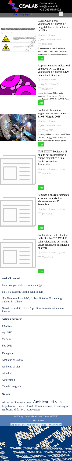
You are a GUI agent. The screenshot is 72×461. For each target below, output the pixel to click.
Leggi (41, 58)
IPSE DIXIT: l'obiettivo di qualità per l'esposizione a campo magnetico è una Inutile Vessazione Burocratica (52, 158)
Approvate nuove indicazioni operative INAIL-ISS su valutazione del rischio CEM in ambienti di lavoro (54, 70)
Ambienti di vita (11, 366)
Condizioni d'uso (18, 424)
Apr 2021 (7, 332)
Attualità (6, 373)
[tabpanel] (36, 416)
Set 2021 (7, 325)
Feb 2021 (7, 345)
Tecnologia (61, 406)
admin (62, 169)
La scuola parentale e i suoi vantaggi (22, 285)
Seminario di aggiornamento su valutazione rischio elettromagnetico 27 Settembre (53, 199)
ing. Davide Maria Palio (51, 39)
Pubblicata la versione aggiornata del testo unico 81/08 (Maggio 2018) (52, 113)
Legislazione (9, 406)
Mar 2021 (7, 338)
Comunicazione (43, 406)
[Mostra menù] (61, 14)
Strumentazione (22, 402)
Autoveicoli (8, 379)
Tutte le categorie (11, 386)
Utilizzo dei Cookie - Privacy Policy (44, 424)
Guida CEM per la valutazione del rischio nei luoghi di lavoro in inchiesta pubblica (53, 25)
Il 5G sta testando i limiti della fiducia (22, 291)
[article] (36, 39)
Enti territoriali (25, 406)
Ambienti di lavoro (48, 35)
